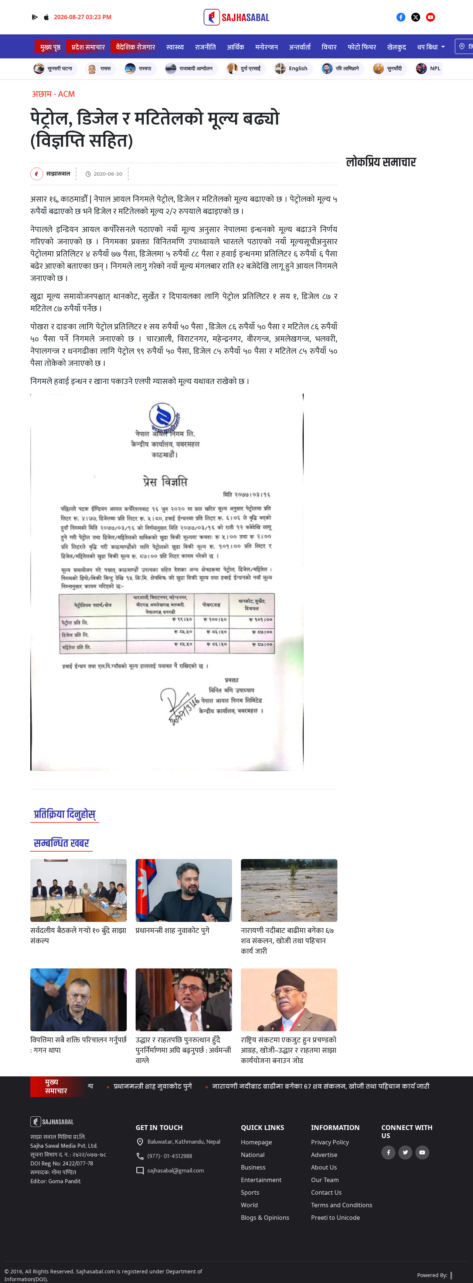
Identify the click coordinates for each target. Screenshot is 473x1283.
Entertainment (261, 1180)
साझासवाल (58, 174)
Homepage (256, 1142)
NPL (435, 68)
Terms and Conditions (341, 1205)
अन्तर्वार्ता (300, 47)
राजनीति (205, 47)
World (249, 1205)
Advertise (324, 1155)
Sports (250, 1192)
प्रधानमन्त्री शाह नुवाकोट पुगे (129, 1086)
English (298, 68)
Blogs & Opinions (265, 1218)
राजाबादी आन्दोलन (196, 68)
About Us (324, 1167)
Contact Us (326, 1192)
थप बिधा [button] (428, 47)
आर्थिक (235, 47)
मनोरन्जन (266, 47)
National (253, 1155)
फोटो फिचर (362, 47)
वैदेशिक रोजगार (135, 47)
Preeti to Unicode (335, 1218)
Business (253, 1167)
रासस (105, 68)
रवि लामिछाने (347, 68)
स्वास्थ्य (175, 47)
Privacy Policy (330, 1142)
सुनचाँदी (394, 68)
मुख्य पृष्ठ (50, 47)
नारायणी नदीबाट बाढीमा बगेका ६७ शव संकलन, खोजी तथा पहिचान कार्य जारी (297, 1086)
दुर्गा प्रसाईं (251, 68)
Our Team (325, 1180)
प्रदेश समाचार (88, 47)
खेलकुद (396, 47)
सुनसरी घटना (60, 68)
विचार (329, 47)
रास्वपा (145, 68)
